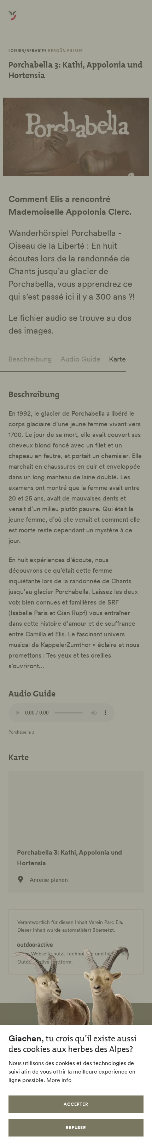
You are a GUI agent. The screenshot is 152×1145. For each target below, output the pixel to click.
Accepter (76, 1104)
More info (58, 1079)
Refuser (76, 1127)
